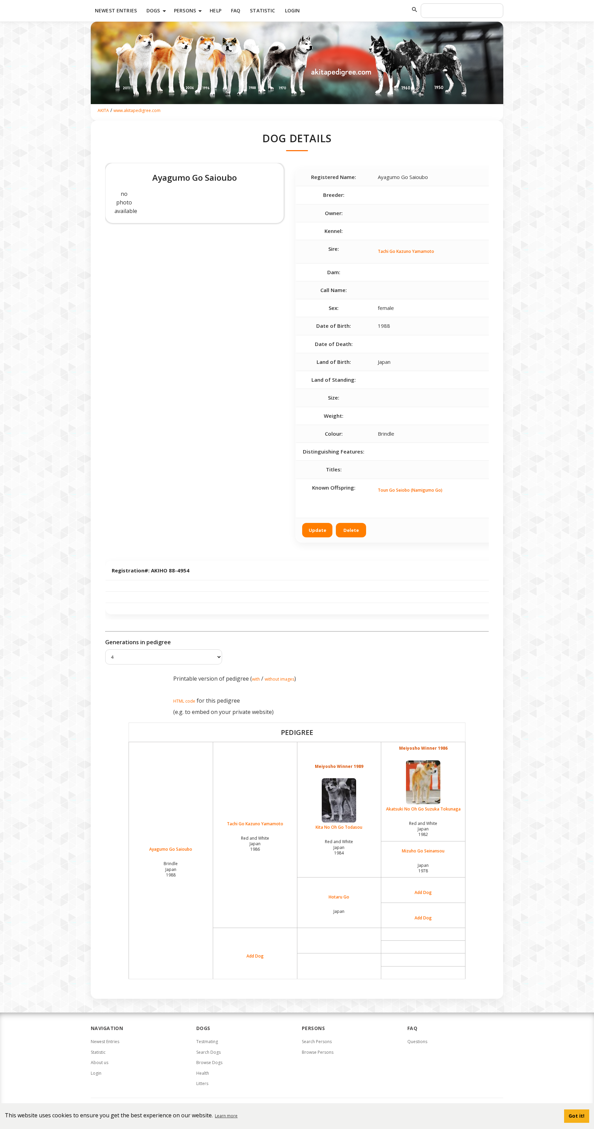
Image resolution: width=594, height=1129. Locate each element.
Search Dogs (208, 1052)
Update (317, 530)
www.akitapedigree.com (137, 110)
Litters (202, 1083)
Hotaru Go (339, 897)
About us (99, 1062)
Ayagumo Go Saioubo (170, 849)
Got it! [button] (576, 1116)
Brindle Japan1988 (171, 869)
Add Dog (423, 892)
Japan (338, 911)
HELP (215, 10)
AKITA (103, 110)
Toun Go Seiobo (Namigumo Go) (410, 490)
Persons (189, 11)
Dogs (157, 11)
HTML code (184, 701)
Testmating (207, 1041)
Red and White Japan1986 (255, 843)
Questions (417, 1041)
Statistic (262, 10)
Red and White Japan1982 (423, 828)
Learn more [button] (226, 1116)
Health (202, 1073)
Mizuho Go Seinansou (423, 851)
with (256, 679)
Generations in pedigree (138, 642)
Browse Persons (317, 1052)
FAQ (235, 10)
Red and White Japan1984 (339, 847)
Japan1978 (423, 868)
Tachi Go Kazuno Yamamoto (406, 251)
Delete (351, 530)
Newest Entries (116, 10)
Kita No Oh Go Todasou (339, 827)
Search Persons (317, 1041)
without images (279, 679)
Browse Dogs (209, 1062)
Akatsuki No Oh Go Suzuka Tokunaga (423, 809)
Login (292, 10)
